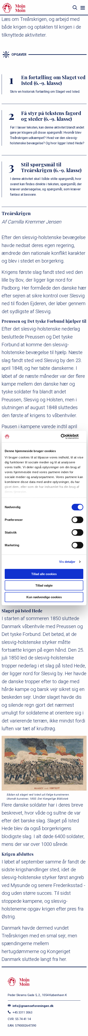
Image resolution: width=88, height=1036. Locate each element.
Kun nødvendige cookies (44, 597)
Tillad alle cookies (44, 574)
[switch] (77, 519)
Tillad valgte (44, 585)
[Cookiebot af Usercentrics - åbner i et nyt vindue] (65, 436)
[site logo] (35, 7)
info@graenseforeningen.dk (32, 1006)
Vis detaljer (67, 561)
